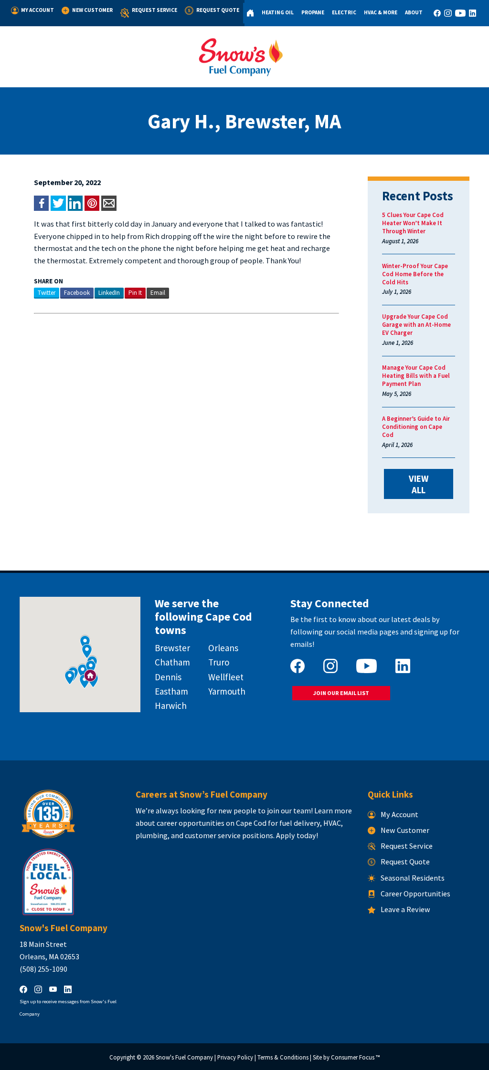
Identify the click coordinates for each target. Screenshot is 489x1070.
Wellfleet (226, 677)
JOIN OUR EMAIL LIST (341, 692)
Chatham (172, 662)
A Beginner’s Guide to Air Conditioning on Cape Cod (416, 427)
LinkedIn (109, 293)
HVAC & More (380, 12)
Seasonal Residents (413, 878)
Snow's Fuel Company (184, 1057)
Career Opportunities (415, 893)
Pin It (135, 293)
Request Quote (217, 10)
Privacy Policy (235, 1057)
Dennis (168, 677)
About (414, 12)
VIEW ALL (419, 484)
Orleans (223, 648)
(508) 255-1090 (43, 969)
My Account (37, 10)
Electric (344, 12)
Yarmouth (226, 691)
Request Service (154, 10)
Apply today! (297, 835)
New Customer (92, 10)
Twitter (46, 293)
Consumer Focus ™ (355, 1057)
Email (157, 293)
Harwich (171, 705)
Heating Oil (278, 12)
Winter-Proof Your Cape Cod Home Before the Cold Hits (415, 274)
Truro (218, 662)
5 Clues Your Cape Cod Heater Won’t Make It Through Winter (413, 223)
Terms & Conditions (282, 1057)
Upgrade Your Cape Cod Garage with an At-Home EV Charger (416, 324)
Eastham (171, 691)
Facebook (77, 293)
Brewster (172, 648)
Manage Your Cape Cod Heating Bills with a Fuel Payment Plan (416, 376)
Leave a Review (405, 909)
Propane (312, 12)
